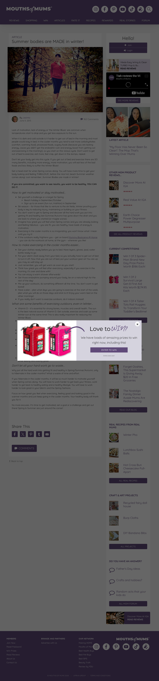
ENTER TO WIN (109, 350)
